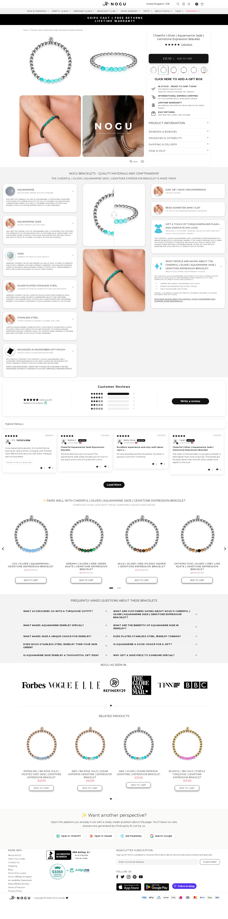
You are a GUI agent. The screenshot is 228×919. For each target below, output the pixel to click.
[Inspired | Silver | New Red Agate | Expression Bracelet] (173, 70)
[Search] (178, 4)
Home (25, 30)
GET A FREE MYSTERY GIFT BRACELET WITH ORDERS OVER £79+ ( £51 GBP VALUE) (115, 19)
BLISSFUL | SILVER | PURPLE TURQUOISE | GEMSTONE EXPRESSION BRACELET (41, 774)
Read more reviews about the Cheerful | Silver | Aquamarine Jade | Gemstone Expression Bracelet (185, 300)
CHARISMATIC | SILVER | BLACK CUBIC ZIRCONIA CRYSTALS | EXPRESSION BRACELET (187, 774)
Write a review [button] (190, 401)
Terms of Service (16, 887)
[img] (11, 436)
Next (205, 70)
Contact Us (13, 862)
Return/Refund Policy (18, 884)
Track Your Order (16, 859)
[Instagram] (128, 877)
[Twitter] (122, 877)
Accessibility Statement (20, 880)
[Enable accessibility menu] (196, 4)
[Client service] (183, 4)
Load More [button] (114, 484)
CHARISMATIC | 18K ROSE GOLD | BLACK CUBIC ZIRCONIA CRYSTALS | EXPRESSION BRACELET (138, 774)
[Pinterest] (134, 877)
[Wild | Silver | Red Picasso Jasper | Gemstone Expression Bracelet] (183, 70)
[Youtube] (141, 877)
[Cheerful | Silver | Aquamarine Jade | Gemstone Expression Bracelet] (163, 70)
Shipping (12, 866)
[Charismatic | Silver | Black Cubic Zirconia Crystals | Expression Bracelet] (187, 745)
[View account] (188, 4)
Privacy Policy (15, 891)
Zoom (135, 162)
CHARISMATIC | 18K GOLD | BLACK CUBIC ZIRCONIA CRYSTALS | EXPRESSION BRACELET (90, 774)
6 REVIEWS (186, 44)
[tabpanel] (163, 70)
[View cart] (203, 4)
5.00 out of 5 (46, 400)
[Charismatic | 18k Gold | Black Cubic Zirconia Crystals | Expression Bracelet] (90, 745)
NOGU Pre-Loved (17, 873)
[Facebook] (117, 877)
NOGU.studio (114, 4)
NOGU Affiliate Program (20, 876)
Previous (152, 70)
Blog (10, 869)
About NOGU (14, 855)
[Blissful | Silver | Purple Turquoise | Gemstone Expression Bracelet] (193, 70)
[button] (97, 394)
